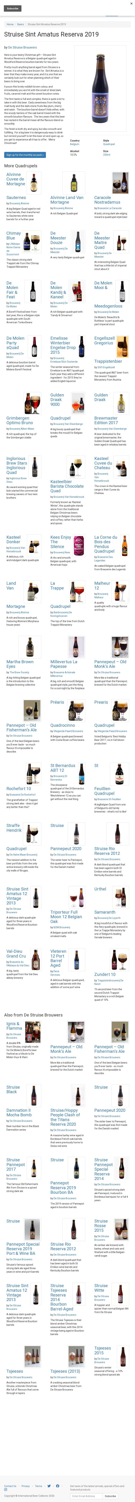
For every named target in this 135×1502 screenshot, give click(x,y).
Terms (38, 1486)
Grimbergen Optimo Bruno (20, 420)
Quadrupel (109, 144)
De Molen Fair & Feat (12, 290)
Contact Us (10, 1486)
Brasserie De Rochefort (23, 794)
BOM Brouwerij (62, 927)
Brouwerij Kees (62, 552)
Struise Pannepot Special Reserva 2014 (103, 1169)
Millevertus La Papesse (63, 664)
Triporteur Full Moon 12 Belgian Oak (66, 917)
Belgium (74, 144)
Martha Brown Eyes (20, 664)
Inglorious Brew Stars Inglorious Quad (17, 465)
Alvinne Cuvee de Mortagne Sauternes (16, 186)
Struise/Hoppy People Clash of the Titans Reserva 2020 (65, 1117)
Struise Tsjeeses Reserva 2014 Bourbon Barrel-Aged (61, 1297)
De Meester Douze (58, 238)
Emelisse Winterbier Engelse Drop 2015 (63, 345)
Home (10, 24)
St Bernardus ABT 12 (62, 768)
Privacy (26, 1486)
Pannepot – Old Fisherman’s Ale (22, 727)
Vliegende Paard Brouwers (68, 731)
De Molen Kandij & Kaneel (58, 290)
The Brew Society (19, 672)
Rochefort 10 (19, 788)
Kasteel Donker (14, 539)
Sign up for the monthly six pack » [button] (25, 154)
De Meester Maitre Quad (102, 240)
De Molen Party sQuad (15, 343)
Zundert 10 (104, 974)
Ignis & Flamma (14, 1026)
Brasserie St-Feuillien (109, 799)
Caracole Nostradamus (107, 200)
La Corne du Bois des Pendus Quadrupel (105, 544)
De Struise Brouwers (22, 47)
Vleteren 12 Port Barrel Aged (58, 958)
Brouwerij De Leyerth (109, 918)
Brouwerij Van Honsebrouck (69, 496)
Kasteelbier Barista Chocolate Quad (67, 486)
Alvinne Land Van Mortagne (66, 200)
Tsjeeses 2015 (102, 1350)
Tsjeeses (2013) (65, 1371)
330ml (106, 154)
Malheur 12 (102, 585)
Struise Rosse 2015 (101, 1226)
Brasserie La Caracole (110, 208)
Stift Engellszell (106, 367)
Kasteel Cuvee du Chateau (103, 463)
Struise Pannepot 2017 (16, 1164)
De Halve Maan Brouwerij (23, 854)
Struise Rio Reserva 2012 (107, 851)
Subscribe (110, 1496)
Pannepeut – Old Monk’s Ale (110, 664)
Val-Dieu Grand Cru (16, 953)
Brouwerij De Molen (108, 312)
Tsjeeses (15, 1371)
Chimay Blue (14, 235)
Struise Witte (101, 1288)
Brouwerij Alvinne (19, 203)
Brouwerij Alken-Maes (22, 428)
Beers (20, 24)
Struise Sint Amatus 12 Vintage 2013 (17, 896)
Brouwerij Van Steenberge (68, 424)
